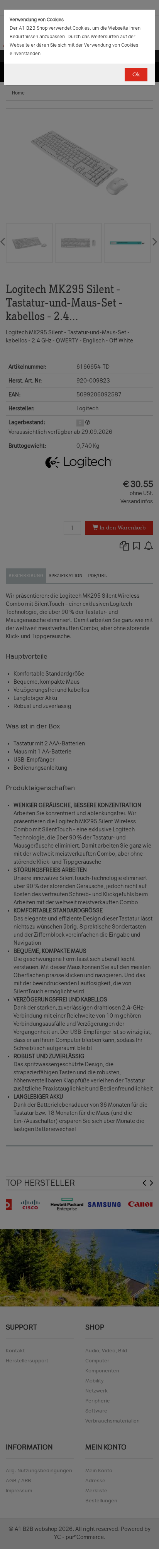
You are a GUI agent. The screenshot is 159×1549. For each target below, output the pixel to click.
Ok (136, 74)
